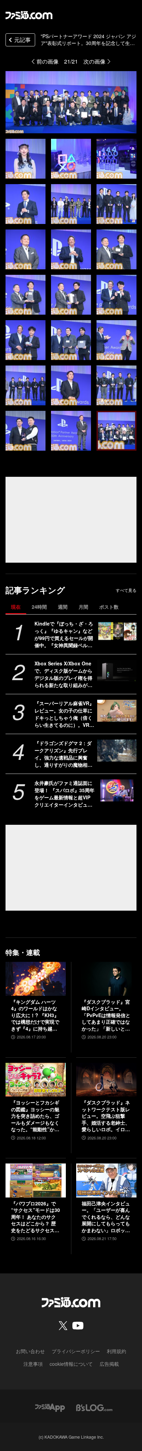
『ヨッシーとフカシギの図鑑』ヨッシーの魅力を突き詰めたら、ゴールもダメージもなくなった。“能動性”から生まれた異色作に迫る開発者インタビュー (35, 1116)
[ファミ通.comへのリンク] (29, 15)
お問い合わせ (30, 1351)
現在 (16, 606)
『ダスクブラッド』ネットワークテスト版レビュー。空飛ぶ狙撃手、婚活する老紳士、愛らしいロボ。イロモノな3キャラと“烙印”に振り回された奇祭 (106, 1116)
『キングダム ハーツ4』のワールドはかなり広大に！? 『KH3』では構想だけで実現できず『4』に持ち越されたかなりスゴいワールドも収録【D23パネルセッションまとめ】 (35, 1015)
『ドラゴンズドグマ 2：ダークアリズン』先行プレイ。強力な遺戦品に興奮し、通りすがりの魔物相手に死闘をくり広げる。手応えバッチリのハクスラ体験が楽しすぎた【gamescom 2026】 (64, 754)
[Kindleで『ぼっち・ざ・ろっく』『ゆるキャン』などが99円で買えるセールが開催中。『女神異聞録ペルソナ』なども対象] (116, 631)
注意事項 (33, 1363)
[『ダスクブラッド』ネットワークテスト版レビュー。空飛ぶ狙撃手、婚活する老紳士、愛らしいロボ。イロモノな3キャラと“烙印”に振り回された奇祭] (106, 1079)
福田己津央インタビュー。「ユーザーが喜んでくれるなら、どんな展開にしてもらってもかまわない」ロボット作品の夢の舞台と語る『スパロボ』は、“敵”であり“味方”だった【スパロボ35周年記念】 (106, 1217)
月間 (83, 606)
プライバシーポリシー (76, 1351)
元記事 (22, 40)
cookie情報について (71, 1363)
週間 (63, 606)
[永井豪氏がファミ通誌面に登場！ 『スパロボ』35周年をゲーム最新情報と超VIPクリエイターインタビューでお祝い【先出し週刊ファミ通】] (116, 790)
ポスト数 (109, 606)
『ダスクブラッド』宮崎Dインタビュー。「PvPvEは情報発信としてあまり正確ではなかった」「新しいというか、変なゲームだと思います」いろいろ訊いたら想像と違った (106, 1015)
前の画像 (48, 61)
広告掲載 (109, 1363)
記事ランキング (35, 590)
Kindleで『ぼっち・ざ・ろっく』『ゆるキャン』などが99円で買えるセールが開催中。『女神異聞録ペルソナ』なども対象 (63, 634)
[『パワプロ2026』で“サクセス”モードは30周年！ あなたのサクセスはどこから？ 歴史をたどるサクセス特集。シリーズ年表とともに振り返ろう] (36, 1180)
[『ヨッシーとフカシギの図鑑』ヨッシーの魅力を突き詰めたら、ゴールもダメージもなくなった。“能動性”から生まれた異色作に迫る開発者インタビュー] (36, 1079)
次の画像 (94, 61)
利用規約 (116, 1351)
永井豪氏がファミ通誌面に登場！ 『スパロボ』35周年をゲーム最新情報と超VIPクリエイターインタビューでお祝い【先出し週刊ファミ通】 (64, 793)
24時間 (39, 606)
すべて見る (126, 590)
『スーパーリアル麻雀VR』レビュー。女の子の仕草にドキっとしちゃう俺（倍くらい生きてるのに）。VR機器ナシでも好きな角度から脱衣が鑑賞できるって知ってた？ (64, 714)
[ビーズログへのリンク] (94, 1407)
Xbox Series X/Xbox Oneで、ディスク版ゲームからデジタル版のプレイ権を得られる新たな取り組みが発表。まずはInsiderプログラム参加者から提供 (64, 674)
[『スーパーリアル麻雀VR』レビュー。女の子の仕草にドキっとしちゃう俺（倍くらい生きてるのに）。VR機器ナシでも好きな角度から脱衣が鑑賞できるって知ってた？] (116, 711)
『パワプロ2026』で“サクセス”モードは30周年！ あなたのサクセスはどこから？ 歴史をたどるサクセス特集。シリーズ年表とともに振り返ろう (35, 1217)
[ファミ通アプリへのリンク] (50, 1407)
